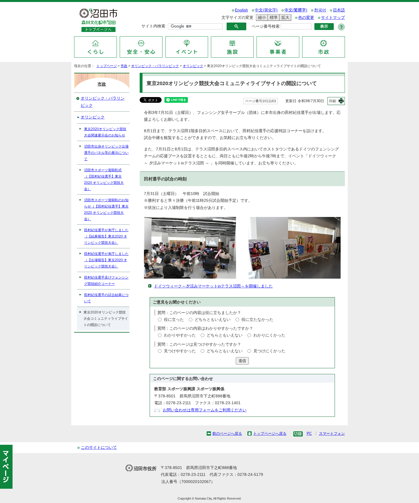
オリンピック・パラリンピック (155, 66)
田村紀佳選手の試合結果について (106, 298)
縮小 (261, 17)
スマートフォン (332, 433)
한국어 (320, 10)
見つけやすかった (180, 351)
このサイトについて (99, 447)
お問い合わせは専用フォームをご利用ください (205, 410)
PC (309, 433)
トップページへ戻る (269, 433)
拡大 (284, 17)
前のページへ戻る (227, 433)
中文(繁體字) (295, 10)
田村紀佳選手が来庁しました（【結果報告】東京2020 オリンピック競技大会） (106, 236)
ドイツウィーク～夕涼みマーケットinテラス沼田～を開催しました (213, 286)
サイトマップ (333, 17)
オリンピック (193, 66)
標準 (273, 17)
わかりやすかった (180, 335)
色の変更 (306, 17)
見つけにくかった (269, 351)
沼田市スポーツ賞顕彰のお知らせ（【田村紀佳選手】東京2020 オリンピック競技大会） (106, 209)
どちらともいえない (213, 319)
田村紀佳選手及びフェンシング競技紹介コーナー (106, 280)
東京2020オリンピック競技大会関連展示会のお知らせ (105, 132)
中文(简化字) (266, 10)
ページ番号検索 (266, 26)
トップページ (106, 66)
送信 (242, 361)
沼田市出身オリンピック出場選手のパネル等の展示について (106, 152)
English (241, 10)
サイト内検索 (153, 26)
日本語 (339, 10)
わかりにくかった (269, 335)
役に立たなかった (257, 319)
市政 (124, 66)
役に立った (174, 319)
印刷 (332, 101)
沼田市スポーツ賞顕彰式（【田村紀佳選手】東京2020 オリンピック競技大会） (104, 179)
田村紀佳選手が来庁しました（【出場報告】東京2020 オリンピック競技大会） (106, 260)
